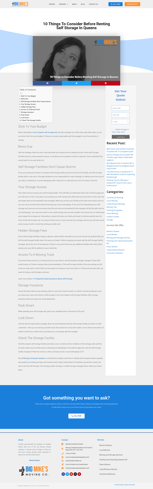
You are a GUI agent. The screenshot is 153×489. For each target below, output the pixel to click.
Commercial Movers (115, 253)
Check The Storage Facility (31, 120)
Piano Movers (112, 246)
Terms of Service (129, 485)
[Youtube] (71, 474)
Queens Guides (113, 216)
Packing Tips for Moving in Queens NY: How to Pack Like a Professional (119, 183)
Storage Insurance (27, 112)
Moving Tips (112, 207)
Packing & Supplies (114, 210)
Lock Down (25, 118)
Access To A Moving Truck (30, 109)
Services (62, 4)
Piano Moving (112, 213)
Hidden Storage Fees (28, 107)
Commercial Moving (115, 197)
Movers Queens (113, 231)
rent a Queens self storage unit (45, 132)
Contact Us (93, 4)
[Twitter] (67, 474)
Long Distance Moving (116, 204)
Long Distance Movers (116, 250)
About (74, 4)
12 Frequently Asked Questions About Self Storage (52, 279)
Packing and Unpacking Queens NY (113, 460)
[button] (47, 83)
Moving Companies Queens (34, 358)
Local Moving (112, 200)
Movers (52, 4)
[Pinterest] (79, 474)
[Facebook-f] (63, 474)
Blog (83, 4)
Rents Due (24, 99)
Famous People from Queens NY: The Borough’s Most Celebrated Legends (120, 157)
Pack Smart (25, 115)
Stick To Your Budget (28, 96)
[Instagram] (75, 474)
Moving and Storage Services (118, 237)
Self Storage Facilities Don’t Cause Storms (36, 101)
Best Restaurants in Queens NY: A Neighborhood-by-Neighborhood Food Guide (120, 166)
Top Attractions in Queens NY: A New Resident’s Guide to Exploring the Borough (121, 174)
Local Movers (112, 234)
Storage (110, 220)
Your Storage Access (28, 104)
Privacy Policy (118, 485)
